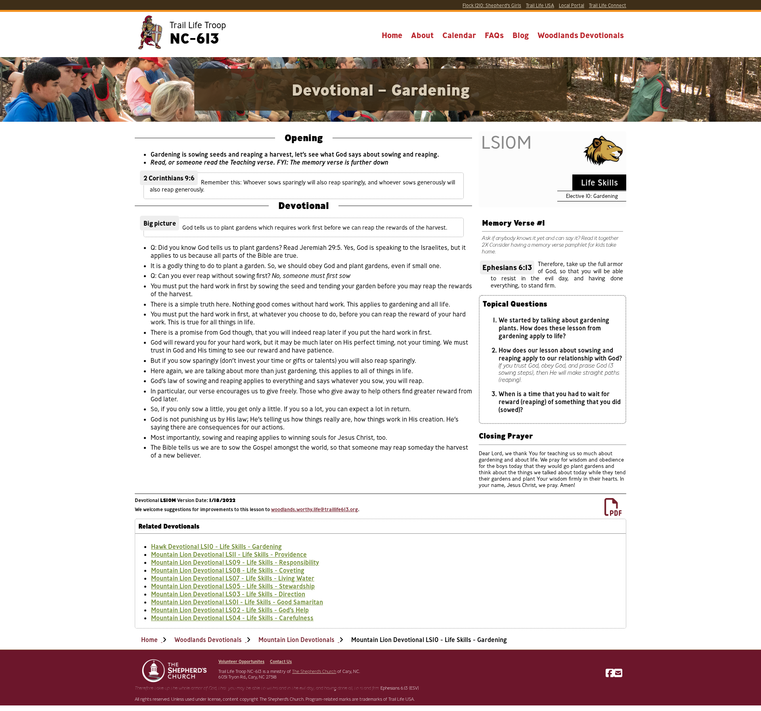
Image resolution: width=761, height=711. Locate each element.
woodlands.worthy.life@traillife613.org (314, 509)
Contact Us (281, 661)
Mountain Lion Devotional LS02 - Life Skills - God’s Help (230, 610)
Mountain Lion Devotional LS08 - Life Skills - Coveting (227, 570)
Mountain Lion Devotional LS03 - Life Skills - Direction (228, 594)
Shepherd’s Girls (492, 5)
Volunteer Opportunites (241, 661)
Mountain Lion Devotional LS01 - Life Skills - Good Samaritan (237, 602)
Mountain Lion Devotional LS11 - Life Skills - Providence (229, 554)
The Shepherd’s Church (314, 671)
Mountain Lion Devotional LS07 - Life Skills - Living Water (232, 578)
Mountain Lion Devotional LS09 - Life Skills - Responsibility (235, 562)
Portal (571, 5)
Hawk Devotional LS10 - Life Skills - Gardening (216, 546)
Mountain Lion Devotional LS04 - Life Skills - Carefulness (232, 618)
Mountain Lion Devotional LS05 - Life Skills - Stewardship (233, 586)
